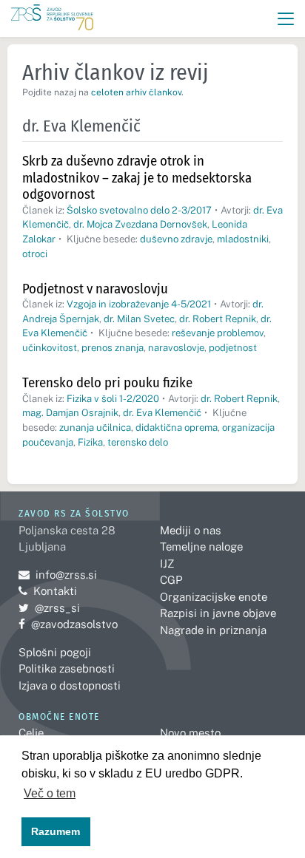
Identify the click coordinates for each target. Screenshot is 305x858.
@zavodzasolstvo (68, 624)
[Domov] (52, 19)
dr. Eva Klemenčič (162, 412)
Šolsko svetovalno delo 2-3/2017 (139, 210)
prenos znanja (112, 347)
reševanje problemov (218, 332)
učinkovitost (49, 347)
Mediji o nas (190, 530)
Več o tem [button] (50, 793)
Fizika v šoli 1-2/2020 (113, 398)
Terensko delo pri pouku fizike (107, 382)
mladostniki (243, 239)
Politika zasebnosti (67, 668)
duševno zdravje (176, 239)
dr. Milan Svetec (139, 318)
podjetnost (233, 347)
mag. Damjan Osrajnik (70, 412)
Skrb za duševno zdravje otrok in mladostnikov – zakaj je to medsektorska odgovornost (137, 177)
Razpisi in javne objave (218, 613)
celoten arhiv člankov (136, 92)
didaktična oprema (176, 427)
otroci (34, 253)
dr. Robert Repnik (217, 318)
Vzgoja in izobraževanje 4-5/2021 (139, 304)
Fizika (90, 442)
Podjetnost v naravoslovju (95, 288)
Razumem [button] (55, 831)
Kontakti (55, 591)
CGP (171, 579)
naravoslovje (176, 347)
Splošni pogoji (55, 652)
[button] (286, 19)
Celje (31, 732)
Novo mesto (190, 732)
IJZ (167, 563)
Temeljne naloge (201, 546)
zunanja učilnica (95, 427)
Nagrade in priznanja (213, 630)
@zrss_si (49, 608)
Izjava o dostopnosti (70, 685)
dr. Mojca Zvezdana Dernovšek (140, 224)
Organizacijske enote (213, 596)
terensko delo (137, 442)
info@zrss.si (58, 574)
